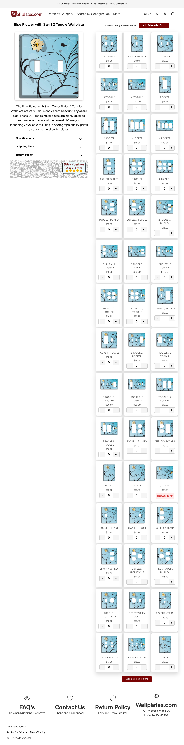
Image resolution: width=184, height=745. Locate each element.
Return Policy (24, 154)
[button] (109, 44)
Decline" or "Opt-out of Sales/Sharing (26, 732)
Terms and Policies (16, 726)
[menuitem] (116, 13)
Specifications (25, 138)
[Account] (165, 14)
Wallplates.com (23, 738)
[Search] (157, 14)
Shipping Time (25, 146)
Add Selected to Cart (153, 25)
